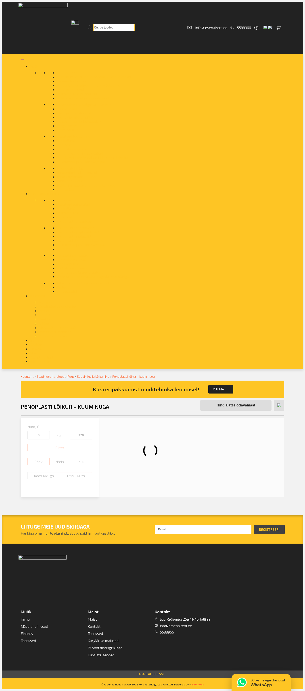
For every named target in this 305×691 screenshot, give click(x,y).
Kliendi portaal (41, 357)
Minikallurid (65, 140)
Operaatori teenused (55, 332)
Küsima (218, 389)
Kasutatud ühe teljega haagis (79, 240)
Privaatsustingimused (105, 648)
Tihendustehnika (69, 168)
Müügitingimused (34, 626)
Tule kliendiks (40, 361)
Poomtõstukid (67, 130)
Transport (46, 302)
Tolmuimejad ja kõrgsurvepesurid (82, 283)
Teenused (37, 295)
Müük (34, 66)
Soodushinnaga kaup (73, 149)
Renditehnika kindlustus (58, 306)
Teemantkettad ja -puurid (76, 172)
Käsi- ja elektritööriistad (76, 113)
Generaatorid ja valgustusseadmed (84, 104)
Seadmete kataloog (51, 376)
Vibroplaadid (66, 291)
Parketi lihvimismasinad (75, 268)
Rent (70, 376)
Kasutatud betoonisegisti (76, 221)
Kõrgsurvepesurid (70, 125)
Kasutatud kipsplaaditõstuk (78, 232)
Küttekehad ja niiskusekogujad (80, 162)
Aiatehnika (65, 200)
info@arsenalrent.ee (211, 27)
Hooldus (45, 319)
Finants (45, 315)
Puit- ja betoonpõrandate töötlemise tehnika (92, 157)
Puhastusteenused (53, 336)
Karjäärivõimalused (103, 640)
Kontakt (36, 349)
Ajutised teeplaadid (72, 72)
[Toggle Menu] (22, 59)
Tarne (25, 619)
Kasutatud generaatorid (75, 228)
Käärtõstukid (66, 109)
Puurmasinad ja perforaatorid (80, 272)
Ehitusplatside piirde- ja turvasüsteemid (88, 85)
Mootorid (63, 145)
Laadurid (63, 249)
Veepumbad (65, 189)
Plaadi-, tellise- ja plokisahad (79, 153)
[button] (152, 674)
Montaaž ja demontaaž (57, 327)
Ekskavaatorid (67, 213)
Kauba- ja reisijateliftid (74, 117)
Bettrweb (198, 684)
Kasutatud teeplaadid (73, 236)
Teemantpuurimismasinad (76, 176)
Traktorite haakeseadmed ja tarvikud (85, 185)
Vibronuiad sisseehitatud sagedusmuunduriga (92, 276)
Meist (34, 353)
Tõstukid (63, 287)
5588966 (244, 27)
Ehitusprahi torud (70, 89)
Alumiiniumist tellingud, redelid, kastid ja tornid (93, 77)
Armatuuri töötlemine (73, 136)
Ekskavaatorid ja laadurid (76, 94)
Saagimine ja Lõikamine (93, 376)
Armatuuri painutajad (73, 204)
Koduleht (27, 376)
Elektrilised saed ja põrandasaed (82, 98)
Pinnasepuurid (67, 264)
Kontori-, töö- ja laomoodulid (79, 121)
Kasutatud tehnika (44, 193)
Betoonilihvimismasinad (75, 255)
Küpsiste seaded (101, 655)
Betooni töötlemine (71, 81)
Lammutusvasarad (71, 259)
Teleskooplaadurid (71, 181)
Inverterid (64, 217)
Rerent (44, 310)
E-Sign (44, 323)
